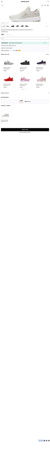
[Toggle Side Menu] (1, 1)
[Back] (2, 5)
